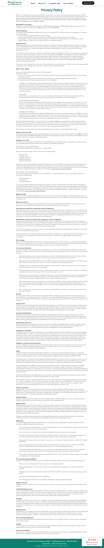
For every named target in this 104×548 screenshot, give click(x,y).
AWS (79, 134)
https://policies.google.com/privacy (62, 169)
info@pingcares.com (58, 541)
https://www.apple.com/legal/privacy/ (35, 191)
